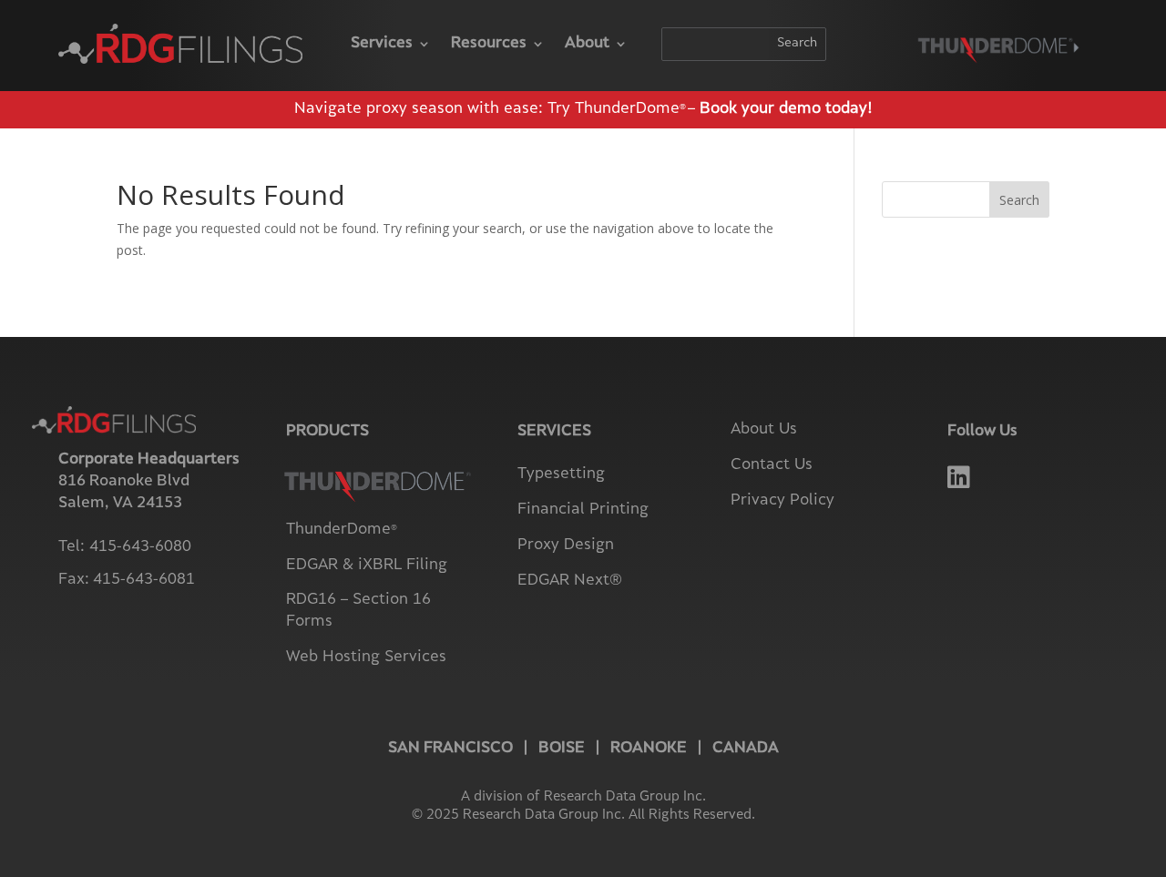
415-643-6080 (140, 547)
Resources (489, 44)
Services (382, 44)
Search (1019, 200)
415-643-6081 (144, 580)
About (587, 44)
